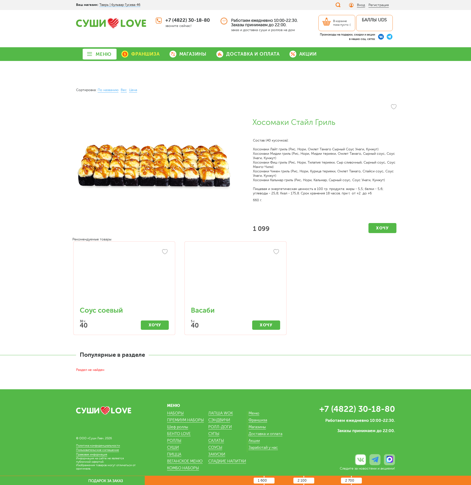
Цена (133, 90)
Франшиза (258, 420)
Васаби (203, 310)
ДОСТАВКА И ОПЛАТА (253, 54)
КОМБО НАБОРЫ (183, 468)
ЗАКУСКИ (216, 454)
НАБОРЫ (175, 413)
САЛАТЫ (216, 440)
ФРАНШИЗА (145, 54)
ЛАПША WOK (220, 413)
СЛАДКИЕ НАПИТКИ (227, 461)
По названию (108, 90)
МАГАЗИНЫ (193, 54)
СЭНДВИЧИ (219, 420)
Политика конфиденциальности (98, 445)
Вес (124, 90)
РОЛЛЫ (174, 440)
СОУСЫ (215, 447)
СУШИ (173, 447)
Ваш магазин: (87, 5)
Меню (254, 413)
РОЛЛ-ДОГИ (220, 427)
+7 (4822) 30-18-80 (187, 20)
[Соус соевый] (124, 277)
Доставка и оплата (265, 434)
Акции (254, 440)
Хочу (382, 228)
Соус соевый (101, 310)
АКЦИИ (308, 54)
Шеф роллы (177, 427)
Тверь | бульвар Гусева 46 (119, 5)
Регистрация (378, 5)
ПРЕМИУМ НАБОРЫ (185, 420)
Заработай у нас (263, 447)
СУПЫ (213, 434)
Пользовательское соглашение (97, 450)
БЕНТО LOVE (179, 434)
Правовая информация (91, 454)
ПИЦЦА (174, 454)
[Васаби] (235, 277)
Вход (361, 5)
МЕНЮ (104, 54)
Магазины (257, 427)
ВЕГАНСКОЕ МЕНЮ (185, 461)
